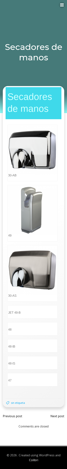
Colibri (33, 460)
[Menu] (62, 5)
